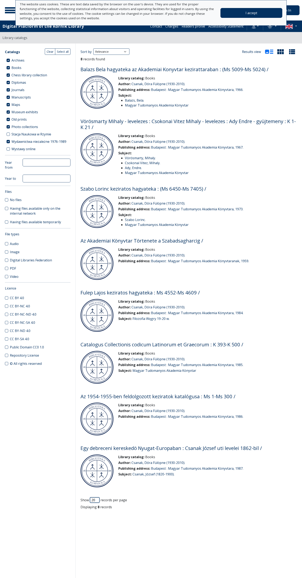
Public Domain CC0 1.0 (27, 347)
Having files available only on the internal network (35, 211)
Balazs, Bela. (134, 100)
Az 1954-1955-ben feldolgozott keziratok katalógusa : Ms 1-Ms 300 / (158, 396)
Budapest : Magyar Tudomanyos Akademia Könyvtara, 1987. (197, 468)
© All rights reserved (26, 363)
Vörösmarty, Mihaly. (140, 158)
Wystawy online (24, 149)
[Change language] (291, 26)
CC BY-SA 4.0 (19, 339)
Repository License (24, 355)
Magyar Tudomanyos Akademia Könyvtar (157, 105)
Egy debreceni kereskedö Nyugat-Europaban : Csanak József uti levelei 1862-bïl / (171, 448)
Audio (14, 244)
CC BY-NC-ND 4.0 (23, 314)
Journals (18, 90)
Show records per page (104, 500)
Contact (156, 26)
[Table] (292, 51)
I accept (251, 13)
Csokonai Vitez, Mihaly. (142, 163)
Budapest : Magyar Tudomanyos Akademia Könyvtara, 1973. (197, 209)
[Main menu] (10, 10)
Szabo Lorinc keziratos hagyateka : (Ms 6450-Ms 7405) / (143, 188)
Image (15, 252)
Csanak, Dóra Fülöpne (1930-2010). (158, 84)
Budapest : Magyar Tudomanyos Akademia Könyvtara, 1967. (197, 147)
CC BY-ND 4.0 (20, 330)
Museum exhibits (25, 112)
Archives (18, 60)
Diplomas (19, 82)
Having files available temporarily (35, 222)
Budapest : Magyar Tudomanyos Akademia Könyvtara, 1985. (197, 365)
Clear (50, 52)
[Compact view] (281, 51)
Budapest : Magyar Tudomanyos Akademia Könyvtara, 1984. (197, 313)
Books (16, 67)
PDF (13, 268)
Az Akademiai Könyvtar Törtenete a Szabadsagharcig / (142, 240)
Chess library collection (29, 75)
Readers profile (193, 26)
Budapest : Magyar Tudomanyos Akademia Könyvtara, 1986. (197, 416)
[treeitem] (37, 60)
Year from (9, 165)
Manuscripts (21, 97)
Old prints (19, 119)
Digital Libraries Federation (31, 260)
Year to (10, 178)
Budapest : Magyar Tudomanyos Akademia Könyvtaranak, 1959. (200, 261)
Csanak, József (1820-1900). (153, 474)
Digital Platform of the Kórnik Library (43, 26)
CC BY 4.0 (17, 298)
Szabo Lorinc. (135, 219)
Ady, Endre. (133, 168)
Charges (171, 26)
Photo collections (25, 127)
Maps (16, 104)
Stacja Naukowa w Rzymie (31, 134)
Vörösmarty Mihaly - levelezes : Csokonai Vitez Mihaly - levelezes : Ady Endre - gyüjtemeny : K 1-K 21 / (188, 124)
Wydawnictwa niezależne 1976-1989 (39, 141)
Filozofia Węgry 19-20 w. (151, 318)
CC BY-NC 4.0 (20, 306)
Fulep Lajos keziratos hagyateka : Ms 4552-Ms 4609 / (140, 292)
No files (16, 200)
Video (14, 276)
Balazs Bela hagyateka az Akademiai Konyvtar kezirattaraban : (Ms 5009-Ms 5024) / (175, 69)
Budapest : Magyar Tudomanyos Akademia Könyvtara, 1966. (197, 89)
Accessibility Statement (225, 26)
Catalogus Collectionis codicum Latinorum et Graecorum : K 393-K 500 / (162, 344)
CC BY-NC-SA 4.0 (22, 322)
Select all (63, 52)
